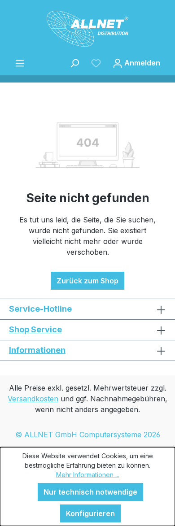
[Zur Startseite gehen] (87, 29)
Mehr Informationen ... (87, 474)
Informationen (37, 350)
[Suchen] (74, 63)
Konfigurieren (90, 513)
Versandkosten (33, 398)
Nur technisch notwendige (90, 491)
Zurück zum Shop (87, 280)
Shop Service (35, 329)
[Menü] (20, 63)
